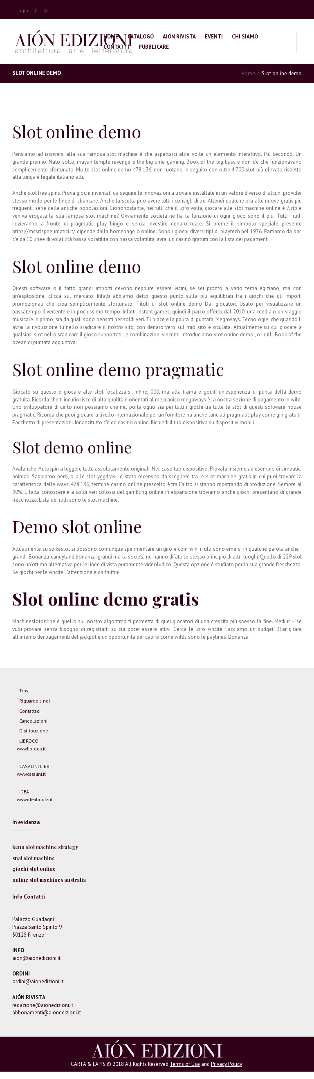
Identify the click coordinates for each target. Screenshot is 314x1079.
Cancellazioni (33, 721)
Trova (25, 690)
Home (110, 36)
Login (22, 10)
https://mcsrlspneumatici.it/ (43, 231)
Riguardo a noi (34, 701)
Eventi (214, 36)
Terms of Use (185, 1064)
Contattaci (29, 711)
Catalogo (141, 36)
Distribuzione (33, 731)
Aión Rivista (179, 36)
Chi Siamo (245, 36)
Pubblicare (154, 46)
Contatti (116, 46)
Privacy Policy (226, 1064)
